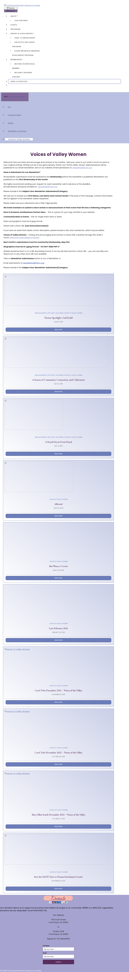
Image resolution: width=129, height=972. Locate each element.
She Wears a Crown (58, 566)
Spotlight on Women (17, 131)
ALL (9, 107)
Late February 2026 (58, 628)
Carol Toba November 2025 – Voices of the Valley (58, 752)
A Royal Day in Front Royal (58, 441)
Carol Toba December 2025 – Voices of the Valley (58, 690)
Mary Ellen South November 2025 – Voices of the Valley (58, 814)
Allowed (58, 504)
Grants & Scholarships (21, 33)
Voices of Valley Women (19, 139)
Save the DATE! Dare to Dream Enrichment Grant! (58, 876)
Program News (14, 115)
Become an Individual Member (23, 66)
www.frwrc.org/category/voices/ (24, 237)
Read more (58, 330)
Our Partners (21, 20)
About (13, 16)
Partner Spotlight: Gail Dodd (58, 317)
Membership (16, 59)
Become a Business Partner (22, 74)
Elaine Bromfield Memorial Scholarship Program (26, 53)
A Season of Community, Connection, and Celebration (58, 379)
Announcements (41, 313)
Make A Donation (19, 81)
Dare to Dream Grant (25, 38)
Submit (58, 962)
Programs (15, 29)
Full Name (46, 945)
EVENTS (13, 25)
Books (10, 123)
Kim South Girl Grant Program (23, 44)
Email (45, 953)
